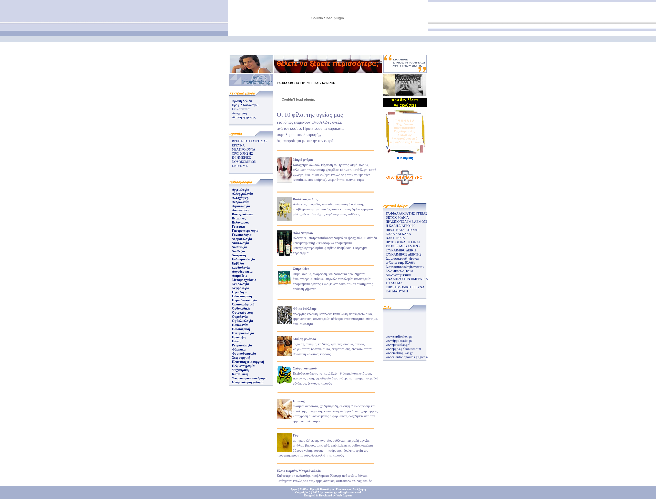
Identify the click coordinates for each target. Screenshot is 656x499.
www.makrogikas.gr (399, 351)
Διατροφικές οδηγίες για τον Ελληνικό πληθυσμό (405, 269)
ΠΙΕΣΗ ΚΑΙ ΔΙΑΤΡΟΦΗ (402, 230)
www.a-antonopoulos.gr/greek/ (407, 355)
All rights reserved (349, 492)
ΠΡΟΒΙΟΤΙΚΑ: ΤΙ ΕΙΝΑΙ (403, 242)
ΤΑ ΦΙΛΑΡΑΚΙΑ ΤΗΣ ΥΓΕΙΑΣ (406, 213)
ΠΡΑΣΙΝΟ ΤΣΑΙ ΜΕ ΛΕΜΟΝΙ (406, 222)
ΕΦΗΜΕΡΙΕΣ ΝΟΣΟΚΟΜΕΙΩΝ (244, 160)
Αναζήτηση (239, 113)
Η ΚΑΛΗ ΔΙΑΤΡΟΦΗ (400, 226)
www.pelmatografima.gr (402, 359)
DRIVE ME (240, 166)
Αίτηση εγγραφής (243, 117)
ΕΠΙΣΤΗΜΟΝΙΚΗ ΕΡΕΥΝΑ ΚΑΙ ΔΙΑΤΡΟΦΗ (405, 289)
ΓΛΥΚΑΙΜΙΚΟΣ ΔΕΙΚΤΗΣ (404, 254)
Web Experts (344, 495)
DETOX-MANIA (397, 217)
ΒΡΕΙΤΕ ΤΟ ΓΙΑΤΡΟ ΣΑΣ (250, 141)
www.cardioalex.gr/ (399, 334)
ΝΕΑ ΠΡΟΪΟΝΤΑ (243, 149)
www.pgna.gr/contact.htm (403, 346)
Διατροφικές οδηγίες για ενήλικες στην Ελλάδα (402, 260)
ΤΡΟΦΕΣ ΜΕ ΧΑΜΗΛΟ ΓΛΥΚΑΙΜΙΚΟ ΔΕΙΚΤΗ (402, 248)
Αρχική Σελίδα (242, 101)
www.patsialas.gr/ (398, 342)
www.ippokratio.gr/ (399, 338)
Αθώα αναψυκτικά (398, 275)
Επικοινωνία (241, 109)
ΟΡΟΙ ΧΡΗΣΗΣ (242, 153)
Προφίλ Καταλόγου (245, 105)
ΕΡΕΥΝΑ (238, 145)
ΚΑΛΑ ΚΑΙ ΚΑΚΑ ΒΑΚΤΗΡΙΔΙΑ (398, 236)
